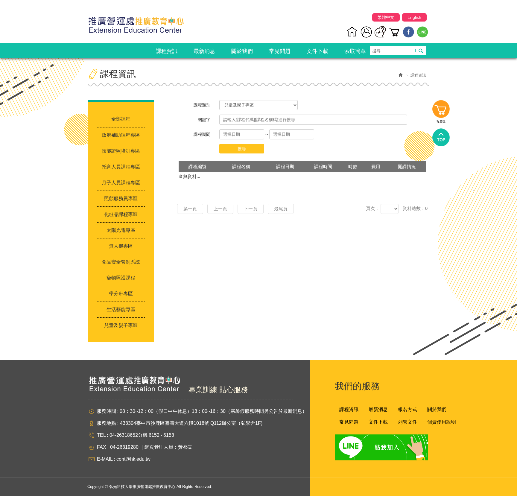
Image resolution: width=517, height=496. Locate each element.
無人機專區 (121, 246)
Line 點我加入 (381, 447)
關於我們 (436, 409)
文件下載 (378, 422)
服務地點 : (107, 423)
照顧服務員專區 (121, 198)
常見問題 (348, 422)
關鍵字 (204, 119)
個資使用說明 (441, 422)
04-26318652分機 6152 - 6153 (142, 435)
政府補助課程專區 (121, 135)
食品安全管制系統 (121, 261)
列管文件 (407, 422)
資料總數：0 (415, 208)
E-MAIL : (106, 459)
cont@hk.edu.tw (133, 459)
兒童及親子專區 (121, 325)
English (414, 17)
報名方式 (407, 409)
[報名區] (394, 31)
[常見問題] (380, 31)
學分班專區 (121, 293)
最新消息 (378, 409)
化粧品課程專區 (121, 214)
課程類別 (202, 105)
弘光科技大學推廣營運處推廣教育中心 (136, 22)
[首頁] (352, 31)
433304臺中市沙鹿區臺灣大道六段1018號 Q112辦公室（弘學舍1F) (191, 423)
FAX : (103, 447)
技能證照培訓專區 (121, 150)
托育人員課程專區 (121, 166)
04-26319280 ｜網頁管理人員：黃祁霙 (151, 447)
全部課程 (120, 118)
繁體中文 (386, 17)
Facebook (408, 31)
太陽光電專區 (121, 230)
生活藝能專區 (121, 309)
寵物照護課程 (121, 277)
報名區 (441, 110)
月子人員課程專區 (121, 182)
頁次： (372, 208)
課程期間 (202, 134)
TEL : (102, 435)
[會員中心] (366, 31)
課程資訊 (348, 409)
